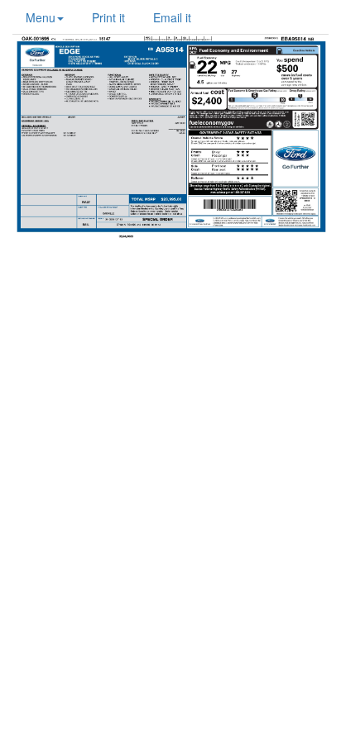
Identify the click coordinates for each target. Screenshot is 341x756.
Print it (108, 17)
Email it (172, 17)
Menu (40, 17)
